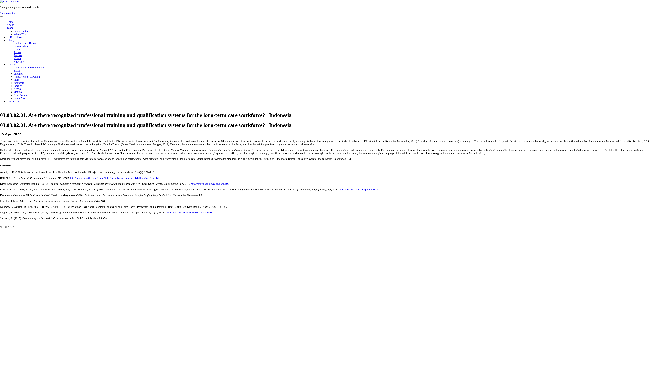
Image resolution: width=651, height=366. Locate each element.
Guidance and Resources (27, 43)
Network (11, 64)
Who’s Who (20, 34)
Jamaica (18, 85)
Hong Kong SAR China (27, 76)
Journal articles (21, 46)
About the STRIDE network (29, 67)
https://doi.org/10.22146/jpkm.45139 (358, 189)
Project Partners (22, 30)
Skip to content (8, 13)
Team (10, 27)
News (17, 49)
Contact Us (13, 101)
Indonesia (19, 82)
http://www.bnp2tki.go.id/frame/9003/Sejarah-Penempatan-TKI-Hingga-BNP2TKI (114, 178)
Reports (18, 55)
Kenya (17, 88)
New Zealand (21, 95)
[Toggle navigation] (1, 16)
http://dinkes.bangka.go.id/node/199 (210, 183)
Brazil (17, 70)
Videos (17, 58)
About (10, 24)
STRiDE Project (15, 37)
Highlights (19, 61)
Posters (17, 52)
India (16, 79)
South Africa (20, 98)
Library (11, 40)
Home (10, 21)
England (18, 73)
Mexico (18, 91)
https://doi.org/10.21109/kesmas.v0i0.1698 (189, 212)
